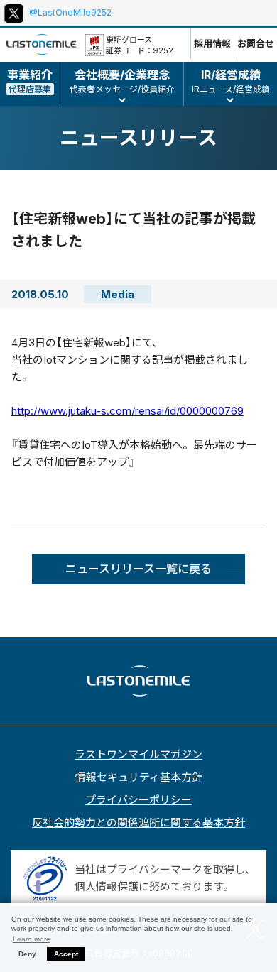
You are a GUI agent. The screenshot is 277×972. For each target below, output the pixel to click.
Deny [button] (27, 954)
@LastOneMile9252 (70, 12)
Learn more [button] (31, 939)
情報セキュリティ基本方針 (138, 777)
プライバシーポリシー (138, 800)
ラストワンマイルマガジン (138, 754)
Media (117, 294)
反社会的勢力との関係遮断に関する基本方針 (138, 822)
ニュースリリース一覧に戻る (138, 569)
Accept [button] (66, 954)
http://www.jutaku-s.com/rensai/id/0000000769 (127, 410)
